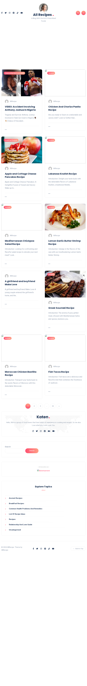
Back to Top (79, 548)
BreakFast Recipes (11, 140)
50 (53, 406)
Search (8, 447)
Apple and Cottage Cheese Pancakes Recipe (20, 175)
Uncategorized (15, 530)
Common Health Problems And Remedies (25, 509)
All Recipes (43, 14)
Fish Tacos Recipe (58, 371)
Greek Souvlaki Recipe (61, 308)
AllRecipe (13, 101)
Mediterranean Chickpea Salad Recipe (19, 242)
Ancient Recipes (15, 498)
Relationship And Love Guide (14, 73)
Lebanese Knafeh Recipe (62, 173)
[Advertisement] (43, 50)
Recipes (51, 73)
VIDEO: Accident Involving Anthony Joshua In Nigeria (20, 108)
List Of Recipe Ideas (17, 514)
